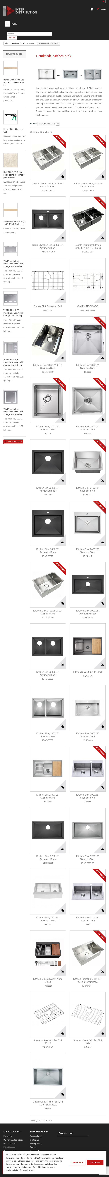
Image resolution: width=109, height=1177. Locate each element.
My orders (7, 1136)
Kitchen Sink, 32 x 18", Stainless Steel (87, 857)
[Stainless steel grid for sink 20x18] (48, 1014)
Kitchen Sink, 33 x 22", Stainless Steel (47, 919)
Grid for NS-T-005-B (87, 306)
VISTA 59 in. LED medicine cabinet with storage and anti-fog (13, 264)
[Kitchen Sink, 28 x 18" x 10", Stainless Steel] (48, 585)
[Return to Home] (6, 43)
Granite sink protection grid (48, 306)
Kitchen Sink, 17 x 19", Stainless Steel (47, 428)
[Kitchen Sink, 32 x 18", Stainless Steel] (87, 830)
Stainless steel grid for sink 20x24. (87, 1042)
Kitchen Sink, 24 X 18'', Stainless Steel (87, 489)
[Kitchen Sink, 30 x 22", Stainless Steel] (87, 769)
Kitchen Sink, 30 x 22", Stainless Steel (87, 796)
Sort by (33, 124)
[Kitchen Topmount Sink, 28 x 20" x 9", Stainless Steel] (87, 953)
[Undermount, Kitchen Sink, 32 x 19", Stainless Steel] (48, 1076)
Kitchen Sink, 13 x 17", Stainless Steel (87, 366)
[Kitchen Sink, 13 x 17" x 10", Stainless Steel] (48, 339)
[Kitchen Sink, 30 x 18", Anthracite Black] (87, 585)
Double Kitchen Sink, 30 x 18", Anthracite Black (47, 246)
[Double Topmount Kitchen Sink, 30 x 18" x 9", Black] (87, 219)
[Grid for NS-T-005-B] (87, 280)
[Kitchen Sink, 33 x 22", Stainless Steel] (48, 891)
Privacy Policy (36, 1144)
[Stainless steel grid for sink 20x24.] (87, 1014)
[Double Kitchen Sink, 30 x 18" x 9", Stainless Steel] (48, 157)
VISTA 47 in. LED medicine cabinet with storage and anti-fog (13, 313)
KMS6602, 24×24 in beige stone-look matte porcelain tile (13, 175)
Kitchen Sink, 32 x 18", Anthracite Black (47, 857)
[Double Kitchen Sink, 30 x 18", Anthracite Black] (48, 219)
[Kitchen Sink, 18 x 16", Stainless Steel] (87, 400)
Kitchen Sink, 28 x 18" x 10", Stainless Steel (47, 612)
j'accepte (95, 1162)
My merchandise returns (13, 1140)
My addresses (9, 1147)
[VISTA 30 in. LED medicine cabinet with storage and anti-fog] (10, 249)
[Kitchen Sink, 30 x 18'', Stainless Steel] (48, 769)
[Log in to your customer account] (103, 1)
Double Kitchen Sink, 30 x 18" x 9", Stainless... (48, 185)
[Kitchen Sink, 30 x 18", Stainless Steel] (48, 707)
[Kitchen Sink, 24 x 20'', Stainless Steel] (87, 523)
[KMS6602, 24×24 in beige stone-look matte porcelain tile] (10, 160)
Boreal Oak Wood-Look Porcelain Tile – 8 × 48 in (14, 82)
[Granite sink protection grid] (48, 280)
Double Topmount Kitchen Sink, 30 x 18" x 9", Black (88, 246)
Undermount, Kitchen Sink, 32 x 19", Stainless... (48, 1103)
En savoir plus (27, 1170)
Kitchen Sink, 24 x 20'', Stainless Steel (87, 550)
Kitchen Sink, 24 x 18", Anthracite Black (47, 489)
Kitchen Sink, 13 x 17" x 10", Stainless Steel (47, 366)
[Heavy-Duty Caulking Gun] (10, 117)
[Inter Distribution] (22, 11)
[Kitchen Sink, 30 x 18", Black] (87, 646)
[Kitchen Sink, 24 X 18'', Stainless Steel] (87, 462)
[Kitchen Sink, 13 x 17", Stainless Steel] (87, 339)
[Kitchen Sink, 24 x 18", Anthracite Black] (48, 462)
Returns (33, 1147)
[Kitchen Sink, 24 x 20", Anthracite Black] (48, 523)
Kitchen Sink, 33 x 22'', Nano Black (47, 980)
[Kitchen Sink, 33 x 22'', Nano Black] (48, 953)
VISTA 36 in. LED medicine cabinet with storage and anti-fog (13, 362)
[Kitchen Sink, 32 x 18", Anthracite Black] (48, 830)
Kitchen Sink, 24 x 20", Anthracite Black (47, 550)
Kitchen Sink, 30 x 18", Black (87, 672)
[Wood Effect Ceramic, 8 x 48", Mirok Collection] (10, 68)
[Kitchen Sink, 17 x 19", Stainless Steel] (48, 400)
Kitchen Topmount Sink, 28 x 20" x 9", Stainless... (87, 980)
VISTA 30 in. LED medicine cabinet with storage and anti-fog (13, 412)
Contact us (34, 1140)
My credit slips (9, 1144)
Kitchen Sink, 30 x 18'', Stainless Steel (47, 796)
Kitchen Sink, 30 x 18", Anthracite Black (87, 612)
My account (12, 1131)
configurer (77, 1162)
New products (14, 54)
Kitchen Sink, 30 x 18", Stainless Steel (47, 735)
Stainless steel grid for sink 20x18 (47, 1042)
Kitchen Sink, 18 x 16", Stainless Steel (87, 428)
